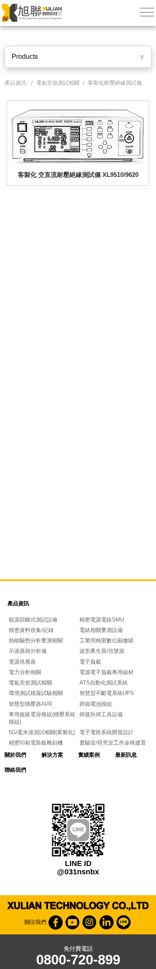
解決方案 (52, 755)
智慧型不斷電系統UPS (106, 693)
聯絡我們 (15, 770)
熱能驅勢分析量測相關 (36, 640)
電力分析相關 (25, 672)
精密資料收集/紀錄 (31, 630)
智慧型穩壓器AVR (30, 704)
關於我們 (15, 755)
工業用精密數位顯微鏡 (106, 640)
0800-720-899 (78, 959)
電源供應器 (22, 662)
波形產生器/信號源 (101, 651)
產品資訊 (18, 603)
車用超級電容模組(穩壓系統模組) (42, 718)
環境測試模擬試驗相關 (36, 693)
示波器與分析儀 (28, 651)
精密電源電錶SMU (101, 620)
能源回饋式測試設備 (33, 620)
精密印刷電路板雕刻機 (36, 743)
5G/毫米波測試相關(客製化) (42, 732)
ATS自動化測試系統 (103, 683)
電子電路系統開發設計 (106, 732)
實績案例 (89, 755)
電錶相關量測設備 (101, 630)
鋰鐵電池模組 (95, 704)
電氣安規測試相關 (57, 83)
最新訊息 (126, 755)
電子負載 (90, 662)
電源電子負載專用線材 (106, 672)
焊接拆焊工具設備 (101, 714)
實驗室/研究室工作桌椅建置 (112, 743)
